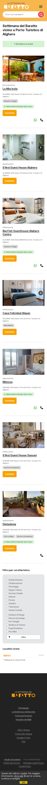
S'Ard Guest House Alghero (20, 167)
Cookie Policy (25, 766)
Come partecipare (23, 716)
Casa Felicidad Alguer (16, 313)
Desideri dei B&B (23, 719)
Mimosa (8, 382)
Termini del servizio (11, 763)
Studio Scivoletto (12, 759)
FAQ (23, 741)
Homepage (23, 708)
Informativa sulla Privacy (33, 763)
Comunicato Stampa (23, 734)
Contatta (9, 113)
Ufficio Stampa (23, 730)
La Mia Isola (10, 88)
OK (23, 782)
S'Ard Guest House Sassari (20, 455)
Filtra (23, 637)
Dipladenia (9, 524)
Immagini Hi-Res (23, 738)
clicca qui (18, 776)
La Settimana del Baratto (23, 712)
